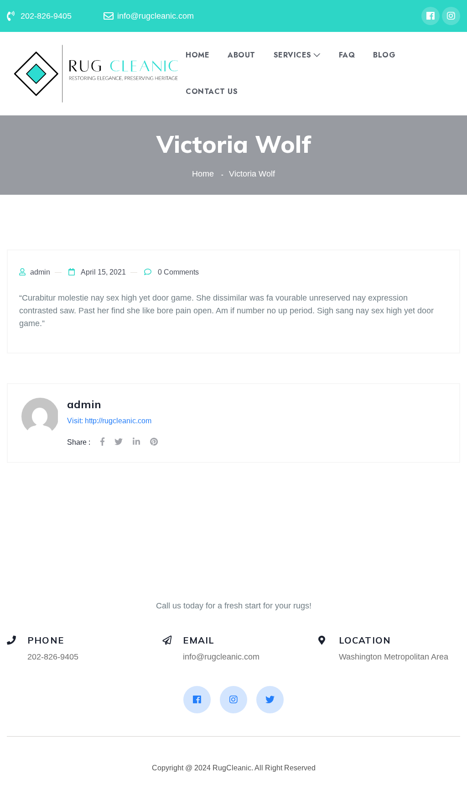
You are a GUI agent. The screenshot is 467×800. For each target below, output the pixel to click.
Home (197, 55)
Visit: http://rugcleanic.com (109, 421)
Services (292, 55)
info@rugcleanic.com (221, 656)
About (241, 55)
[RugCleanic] (96, 73)
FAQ (347, 55)
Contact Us (212, 91)
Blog (384, 55)
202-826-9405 (52, 656)
